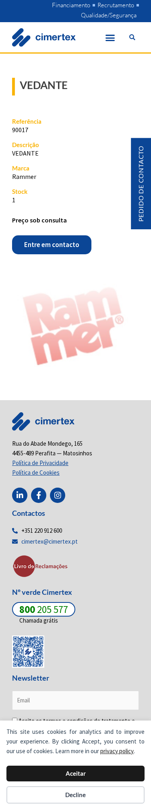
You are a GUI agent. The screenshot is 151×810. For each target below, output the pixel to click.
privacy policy (117, 751)
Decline (75, 794)
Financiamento (71, 5)
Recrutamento (115, 5)
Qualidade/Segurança (109, 15)
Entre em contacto (51, 244)
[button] (110, 37)
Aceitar (76, 773)
